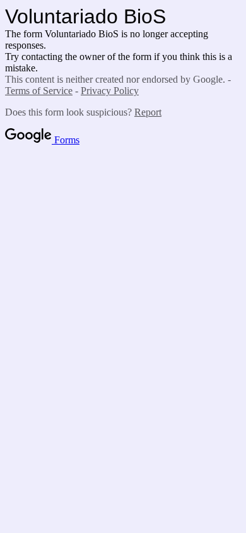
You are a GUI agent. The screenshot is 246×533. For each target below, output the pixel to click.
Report (147, 112)
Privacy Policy (110, 90)
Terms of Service (39, 90)
